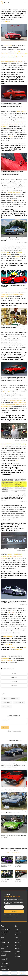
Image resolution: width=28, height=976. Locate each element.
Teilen (23, 973)
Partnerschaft (18, 940)
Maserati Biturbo (7, 392)
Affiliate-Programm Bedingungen (5, 958)
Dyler (24, 647)
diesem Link (18, 649)
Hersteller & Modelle (5, 932)
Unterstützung (4, 946)
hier (17, 460)
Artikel (16, 929)
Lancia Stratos (20, 122)
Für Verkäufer (18, 932)
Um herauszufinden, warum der (9, 61)
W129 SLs (19, 252)
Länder (2, 937)
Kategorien (3, 934)
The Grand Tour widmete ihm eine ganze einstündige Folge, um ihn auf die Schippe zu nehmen (13, 404)
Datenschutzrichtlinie (6, 951)
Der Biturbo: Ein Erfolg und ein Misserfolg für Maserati (13, 790)
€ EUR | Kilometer (5, 969)
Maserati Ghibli (14, 685)
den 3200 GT (12, 612)
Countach (10, 136)
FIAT (13, 200)
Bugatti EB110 (4, 124)
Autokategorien (5, 658)
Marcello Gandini (21, 111)
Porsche (17, 256)
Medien (2, 948)
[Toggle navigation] (25, 2)
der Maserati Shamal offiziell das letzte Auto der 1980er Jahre (13, 294)
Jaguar (9, 254)
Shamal (20, 61)
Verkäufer (3, 940)
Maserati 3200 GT (14, 681)
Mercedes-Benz (5, 252)
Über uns (17, 934)
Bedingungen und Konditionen (5, 954)
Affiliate (16, 937)
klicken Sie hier (8, 644)
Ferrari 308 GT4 (14, 124)
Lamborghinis (4, 126)
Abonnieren (14, 911)
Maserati (12, 647)
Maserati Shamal (7, 45)
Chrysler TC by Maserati (14, 192)
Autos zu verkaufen (5, 929)
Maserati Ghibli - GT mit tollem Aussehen (10, 812)
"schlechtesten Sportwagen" (15, 400)
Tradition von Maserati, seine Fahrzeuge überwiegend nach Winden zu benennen (11, 556)
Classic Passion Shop (6, 660)
